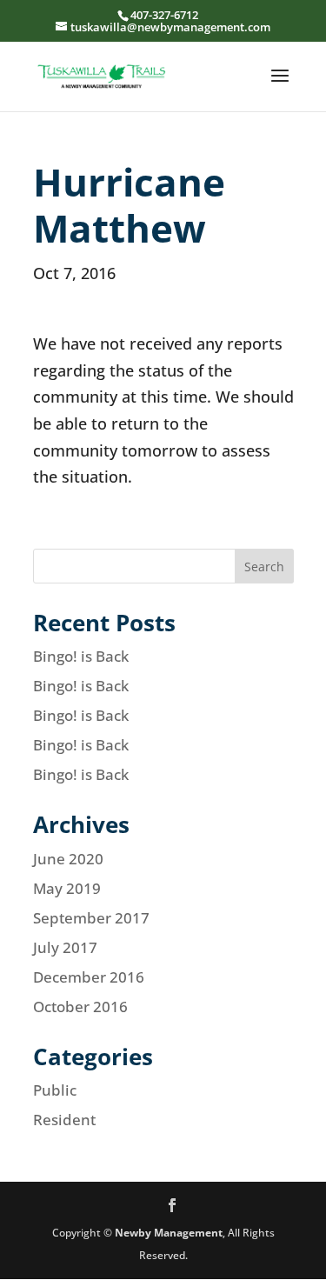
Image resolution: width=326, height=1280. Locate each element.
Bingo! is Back (81, 656)
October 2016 (80, 1007)
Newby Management (169, 1232)
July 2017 (65, 947)
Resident (64, 1120)
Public (55, 1090)
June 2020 (68, 859)
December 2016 (88, 977)
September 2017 (91, 918)
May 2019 (67, 888)
